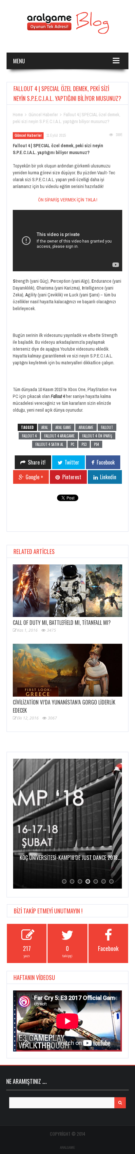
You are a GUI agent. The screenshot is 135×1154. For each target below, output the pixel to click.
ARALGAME (67, 1148)
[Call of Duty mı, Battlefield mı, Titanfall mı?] (67, 590)
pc (72, 444)
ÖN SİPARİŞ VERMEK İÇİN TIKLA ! (67, 200)
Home (18, 115)
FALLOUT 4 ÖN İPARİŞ (97, 435)
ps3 (84, 444)
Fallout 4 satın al (49, 444)
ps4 (96, 444)
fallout (107, 427)
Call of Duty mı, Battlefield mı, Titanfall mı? (62, 622)
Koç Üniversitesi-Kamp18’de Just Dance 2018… (60, 858)
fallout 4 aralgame (59, 435)
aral (44, 427)
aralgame (86, 427)
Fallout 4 (29, 435)
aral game (63, 427)
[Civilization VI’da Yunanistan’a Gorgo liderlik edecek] (67, 670)
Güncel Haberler (43, 115)
